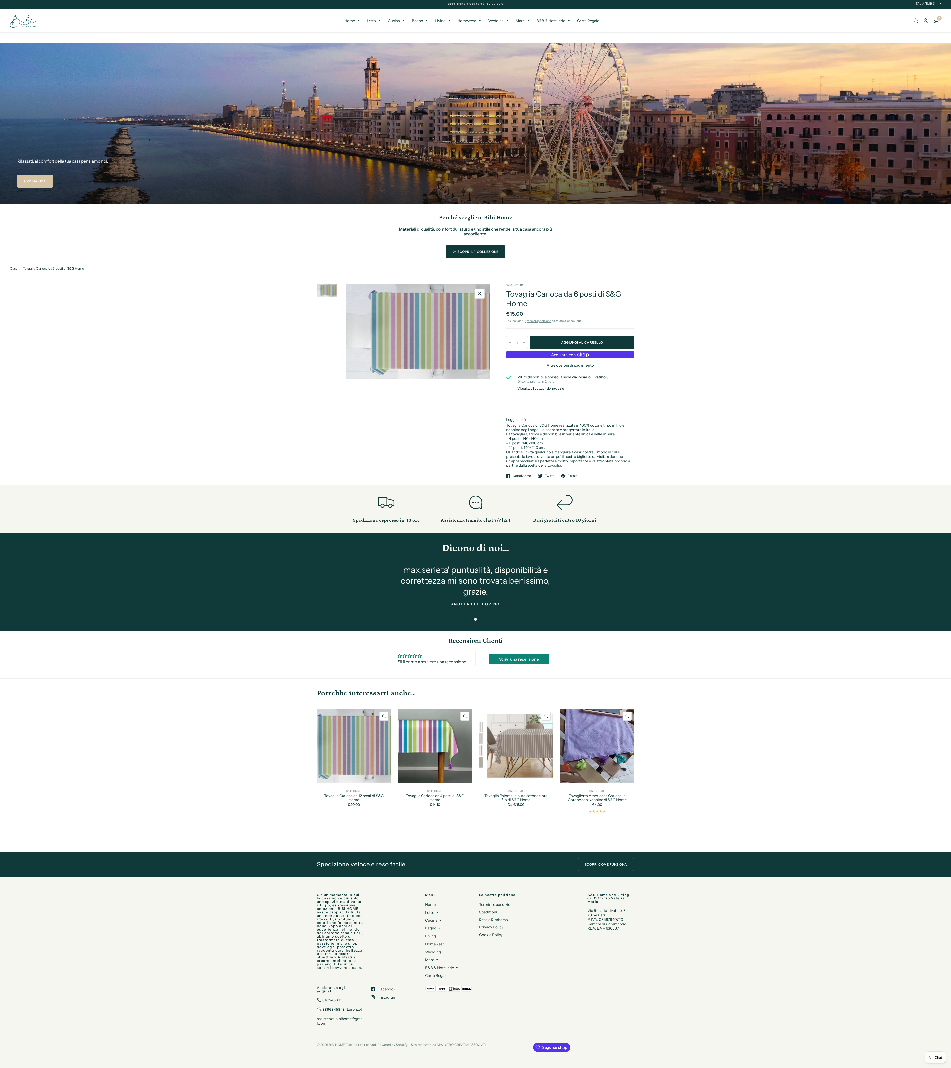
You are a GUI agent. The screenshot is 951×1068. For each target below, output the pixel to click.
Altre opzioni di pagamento (570, 365)
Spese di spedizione (538, 321)
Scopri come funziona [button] (606, 864)
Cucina (394, 20)
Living (440, 20)
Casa (13, 268)
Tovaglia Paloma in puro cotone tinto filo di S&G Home (516, 798)
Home (349, 20)
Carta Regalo (588, 20)
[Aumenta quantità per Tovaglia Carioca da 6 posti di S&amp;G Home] (524, 342)
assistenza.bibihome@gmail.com (340, 1021)
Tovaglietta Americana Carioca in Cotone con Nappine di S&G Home (597, 798)
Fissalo (572, 476)
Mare (520, 20)
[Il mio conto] (925, 20)
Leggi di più (516, 419)
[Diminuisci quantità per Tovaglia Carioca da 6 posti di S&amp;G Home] (510, 342)
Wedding (496, 20)
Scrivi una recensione (519, 659)
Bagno (417, 20)
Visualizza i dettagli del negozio (540, 388)
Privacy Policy (491, 927)
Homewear (466, 20)
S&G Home (354, 791)
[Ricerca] (916, 20)
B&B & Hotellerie (550, 20)
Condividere (522, 476)
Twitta (549, 476)
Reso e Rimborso (493, 919)
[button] (35, 181)
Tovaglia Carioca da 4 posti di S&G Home (435, 798)
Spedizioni (488, 912)
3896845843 (333, 1009)
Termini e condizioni (496, 904)
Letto (371, 20)
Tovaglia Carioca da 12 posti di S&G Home (354, 798)
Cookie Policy (491, 934)
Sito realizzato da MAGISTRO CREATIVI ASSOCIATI (448, 1045)
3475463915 (333, 1000)
